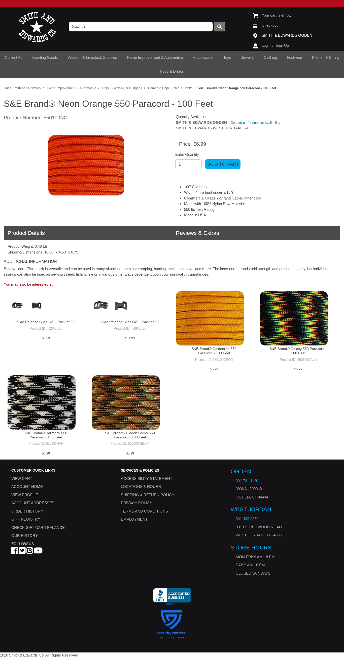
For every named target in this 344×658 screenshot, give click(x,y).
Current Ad (13, 57)
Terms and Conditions (144, 511)
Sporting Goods (45, 57)
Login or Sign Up (275, 45)
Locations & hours (141, 486)
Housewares (203, 57)
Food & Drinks (172, 71)
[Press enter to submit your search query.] (219, 26)
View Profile (24, 494)
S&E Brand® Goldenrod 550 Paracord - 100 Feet (214, 351)
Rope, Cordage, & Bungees (122, 88)
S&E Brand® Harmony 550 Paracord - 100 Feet (46, 435)
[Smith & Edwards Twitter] (22, 552)
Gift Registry (25, 519)
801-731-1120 (247, 481)
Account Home (27, 486)
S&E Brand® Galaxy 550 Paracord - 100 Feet (298, 351)
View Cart (21, 478)
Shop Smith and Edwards (22, 88)
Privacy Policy (136, 503)
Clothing (270, 57)
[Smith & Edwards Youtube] (38, 552)
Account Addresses (32, 503)
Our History (24, 535)
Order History (27, 511)
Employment (134, 519)
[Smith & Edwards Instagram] (29, 552)
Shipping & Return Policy (147, 494)
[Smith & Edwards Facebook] (14, 552)
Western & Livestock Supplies (92, 57)
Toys (227, 57)
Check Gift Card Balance (38, 527)
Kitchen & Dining (325, 57)
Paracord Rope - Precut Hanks (170, 88)
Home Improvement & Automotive (155, 57)
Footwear (294, 57)
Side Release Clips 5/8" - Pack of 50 (130, 322)
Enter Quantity (187, 154)
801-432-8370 (247, 519)
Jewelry (247, 57)
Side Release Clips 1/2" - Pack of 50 (46, 322)
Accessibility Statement (146, 478)
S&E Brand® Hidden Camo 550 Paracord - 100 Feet (130, 435)
